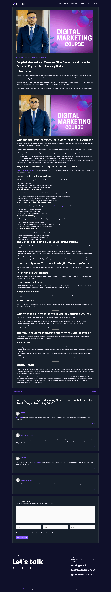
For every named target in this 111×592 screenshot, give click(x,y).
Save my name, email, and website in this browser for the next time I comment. (40, 533)
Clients (66, 3)
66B (22, 479)
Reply (93, 423)
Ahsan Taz (95, 589)
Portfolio (82, 3)
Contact (95, 3)
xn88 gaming (24, 412)
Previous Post (17, 391)
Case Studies (74, 3)
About (88, 3)
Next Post (95, 391)
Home (60, 3)
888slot (23, 434)
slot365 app (24, 457)
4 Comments (19, 57)
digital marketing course (31, 57)
